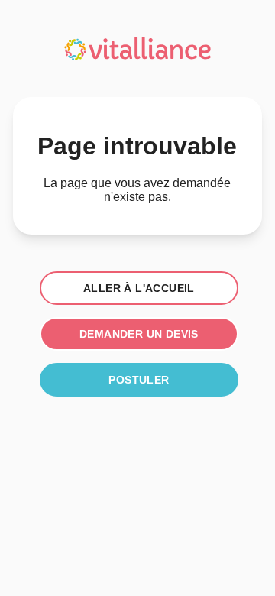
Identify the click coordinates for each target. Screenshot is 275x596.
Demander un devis (139, 334)
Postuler (138, 380)
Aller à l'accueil (139, 288)
